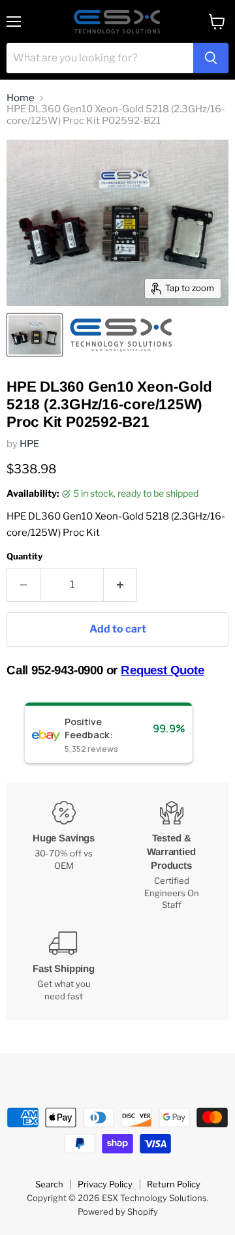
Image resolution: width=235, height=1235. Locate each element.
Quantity (24, 556)
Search (49, 1184)
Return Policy (173, 1184)
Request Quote (162, 670)
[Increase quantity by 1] (120, 585)
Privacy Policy (105, 1184)
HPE (29, 444)
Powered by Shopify (118, 1211)
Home (21, 98)
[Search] (210, 58)
